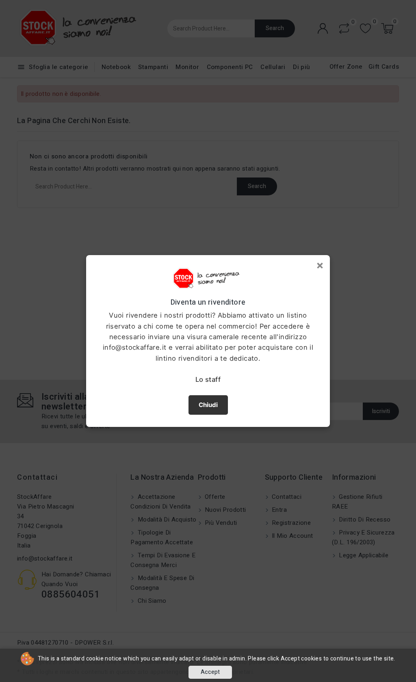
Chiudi (208, 405)
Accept (210, 672)
